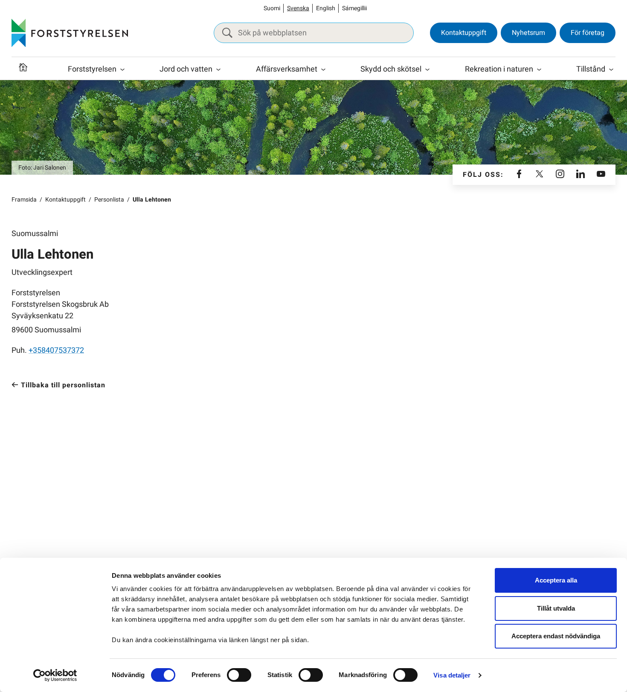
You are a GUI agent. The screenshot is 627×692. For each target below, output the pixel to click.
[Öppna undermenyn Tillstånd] (611, 69)
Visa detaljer (451, 675)
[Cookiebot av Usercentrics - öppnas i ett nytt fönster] (55, 675)
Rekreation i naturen (499, 69)
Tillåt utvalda (556, 608)
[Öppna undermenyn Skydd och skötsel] (427, 69)
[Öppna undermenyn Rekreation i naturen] (539, 69)
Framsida (24, 199)
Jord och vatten (186, 69)
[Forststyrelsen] (70, 33)
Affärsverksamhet (286, 69)
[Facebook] (519, 174)
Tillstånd (590, 69)
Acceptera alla (556, 580)
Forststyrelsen (92, 69)
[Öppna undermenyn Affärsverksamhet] (323, 69)
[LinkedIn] (580, 174)
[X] (539, 174)
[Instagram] (560, 174)
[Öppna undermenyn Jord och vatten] (218, 69)
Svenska (298, 8)
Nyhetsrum (528, 33)
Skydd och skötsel (390, 69)
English (325, 8)
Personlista (109, 199)
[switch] (239, 675)
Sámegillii (354, 8)
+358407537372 (56, 350)
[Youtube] (601, 174)
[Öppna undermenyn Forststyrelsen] (122, 69)
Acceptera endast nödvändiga (555, 636)
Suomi (272, 8)
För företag (587, 33)
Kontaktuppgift (463, 33)
